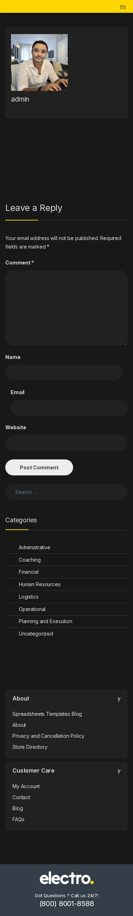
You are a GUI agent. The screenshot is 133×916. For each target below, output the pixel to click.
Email (17, 392)
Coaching (30, 560)
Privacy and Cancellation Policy (48, 736)
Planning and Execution (45, 621)
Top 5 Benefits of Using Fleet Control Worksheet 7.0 (100, 159)
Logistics (29, 597)
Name (12, 357)
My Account (26, 786)
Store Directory (30, 747)
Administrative (34, 547)
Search (124, 6)
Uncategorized (36, 634)
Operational (32, 609)
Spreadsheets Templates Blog (47, 714)
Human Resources (40, 584)
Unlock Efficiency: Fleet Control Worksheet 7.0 (33, 159)
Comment (19, 263)
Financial (29, 572)
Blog (17, 808)
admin (20, 99)
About (19, 725)
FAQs (18, 819)
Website (15, 427)
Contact (21, 797)
